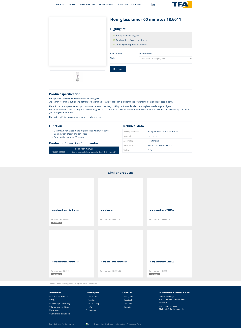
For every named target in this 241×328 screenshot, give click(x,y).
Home (51, 284)
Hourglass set (106, 210)
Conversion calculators (60, 314)
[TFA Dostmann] (182, 4)
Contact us (136, 4)
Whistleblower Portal (134, 324)
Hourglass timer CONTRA (161, 210)
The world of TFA (87, 4)
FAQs (53, 300)
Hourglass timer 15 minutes (65, 210)
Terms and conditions (60, 307)
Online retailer (106, 4)
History (91, 307)
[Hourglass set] (112, 192)
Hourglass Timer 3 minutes (113, 261)
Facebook (128, 300)
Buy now (118, 68)
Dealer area (122, 4)
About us (91, 300)
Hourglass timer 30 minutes (65, 261)
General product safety (60, 303)
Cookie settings (119, 324)
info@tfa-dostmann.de (174, 309)
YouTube (128, 303)
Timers (59, 284)
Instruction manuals (59, 296)
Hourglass (67, 284)
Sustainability (93, 303)
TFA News (92, 310)
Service (72, 4)
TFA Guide (55, 310)
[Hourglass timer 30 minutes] (63, 244)
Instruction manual (84, 150)
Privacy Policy (99, 324)
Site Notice (109, 324)
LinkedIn (128, 307)
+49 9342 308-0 (171, 306)
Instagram (128, 296)
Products (60, 4)
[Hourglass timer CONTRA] (161, 192)
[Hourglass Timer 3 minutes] (112, 244)
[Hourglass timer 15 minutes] (63, 192)
